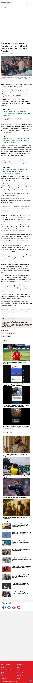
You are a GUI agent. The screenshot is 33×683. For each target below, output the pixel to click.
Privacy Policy (20, 672)
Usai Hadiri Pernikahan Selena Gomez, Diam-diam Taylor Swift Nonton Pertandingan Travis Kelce (15, 171)
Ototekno (3, 678)
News (2, 667)
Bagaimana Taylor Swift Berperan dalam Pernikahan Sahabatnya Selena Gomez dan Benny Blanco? (16, 140)
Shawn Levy (10, 84)
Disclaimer (3, 680)
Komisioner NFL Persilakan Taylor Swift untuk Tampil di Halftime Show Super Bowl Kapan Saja (16, 113)
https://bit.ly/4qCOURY (15, 321)
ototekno (19, 669)
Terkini (18, 678)
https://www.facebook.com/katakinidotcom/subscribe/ (17, 324)
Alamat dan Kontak (6, 669)
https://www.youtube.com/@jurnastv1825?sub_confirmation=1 (16, 326)
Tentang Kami (4, 677)
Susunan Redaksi (5, 664)
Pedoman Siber (21, 664)
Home (2, 662)
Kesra (2, 672)
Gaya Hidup (20, 666)
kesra (18, 662)
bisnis (2, 675)
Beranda (3, 666)
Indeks (18, 677)
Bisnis (2, 673)
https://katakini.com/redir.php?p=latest (17, 322)
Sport (18, 667)
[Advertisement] (16, 25)
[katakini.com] (8, 2)
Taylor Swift (28, 84)
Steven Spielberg (17, 86)
